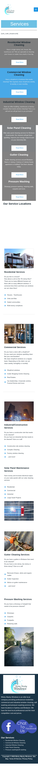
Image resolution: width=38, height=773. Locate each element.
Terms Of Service (15, 759)
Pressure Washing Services (18, 599)
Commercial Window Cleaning (19, 73)
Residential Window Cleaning (19, 43)
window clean (26, 702)
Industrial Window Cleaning (19, 102)
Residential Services (14, 272)
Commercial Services (15, 347)
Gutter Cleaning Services (16, 554)
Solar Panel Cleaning (12, 747)
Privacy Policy (27, 759)
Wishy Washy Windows (10, 697)
